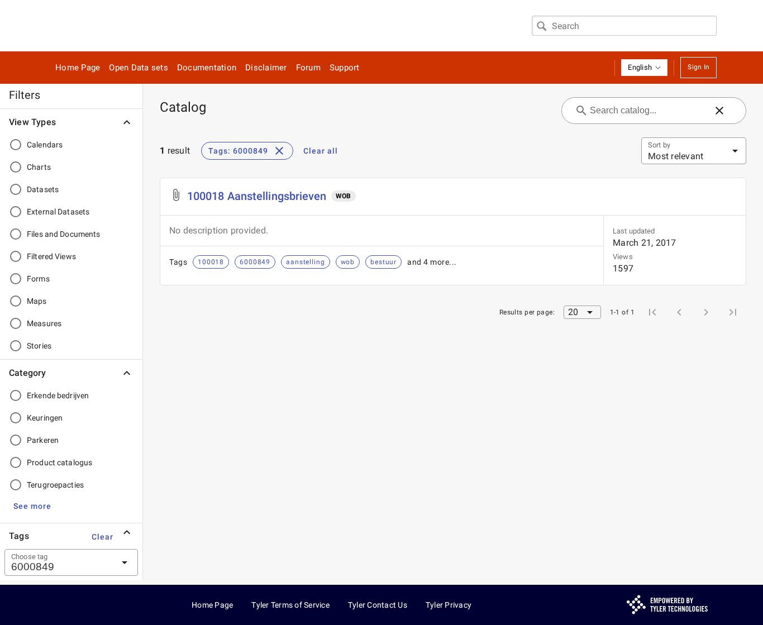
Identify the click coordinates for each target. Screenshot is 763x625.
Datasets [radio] (43, 189)
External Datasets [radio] (58, 211)
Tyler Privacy (448, 604)
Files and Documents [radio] (64, 234)
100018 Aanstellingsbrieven (257, 196)
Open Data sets (138, 68)
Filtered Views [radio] (51, 256)
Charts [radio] (39, 167)
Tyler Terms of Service (290, 604)
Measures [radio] (44, 323)
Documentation (206, 68)
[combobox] (624, 26)
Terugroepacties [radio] (55, 484)
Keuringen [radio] (45, 417)
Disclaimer (266, 68)
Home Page (77, 68)
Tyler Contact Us (377, 604)
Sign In (698, 67)
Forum (308, 68)
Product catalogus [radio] (59, 462)
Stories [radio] (39, 345)
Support (345, 68)
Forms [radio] (38, 278)
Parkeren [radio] (43, 440)
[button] (644, 67)
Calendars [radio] (45, 144)
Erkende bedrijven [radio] (58, 395)
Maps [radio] (37, 301)
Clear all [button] (320, 150)
